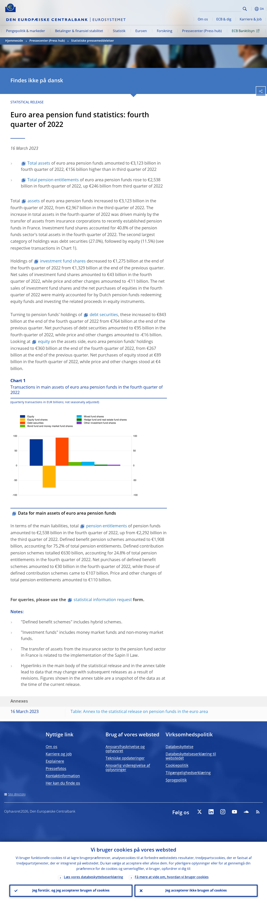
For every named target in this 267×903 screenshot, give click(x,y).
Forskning (164, 31)
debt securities (104, 315)
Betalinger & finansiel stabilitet (79, 31)
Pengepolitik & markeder (25, 31)
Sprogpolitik (176, 780)
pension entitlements (106, 526)
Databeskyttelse (179, 747)
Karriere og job (59, 754)
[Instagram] (223, 812)
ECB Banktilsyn (243, 31)
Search (244, 9)
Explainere (55, 761)
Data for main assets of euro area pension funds (67, 514)
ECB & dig (223, 19)
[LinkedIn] (211, 812)
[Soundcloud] (246, 812)
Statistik (119, 31)
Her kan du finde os (63, 783)
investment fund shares (63, 261)
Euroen (141, 31)
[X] (199, 812)
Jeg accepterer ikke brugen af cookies (196, 890)
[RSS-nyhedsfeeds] (258, 812)
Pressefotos (56, 769)
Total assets (38, 163)
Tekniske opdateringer (125, 758)
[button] (251, 8)
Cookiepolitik (177, 766)
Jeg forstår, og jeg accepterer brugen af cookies (71, 890)
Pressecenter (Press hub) (202, 31)
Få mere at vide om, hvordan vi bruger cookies (172, 877)
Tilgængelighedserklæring (188, 773)
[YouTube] (234, 812)
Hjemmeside (14, 40)
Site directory (16, 794)
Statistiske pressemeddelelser (92, 40)
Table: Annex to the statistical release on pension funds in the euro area (139, 712)
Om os (203, 19)
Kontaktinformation (63, 776)
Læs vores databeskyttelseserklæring (93, 877)
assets (34, 201)
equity (44, 342)
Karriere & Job (251, 19)
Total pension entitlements (53, 180)
